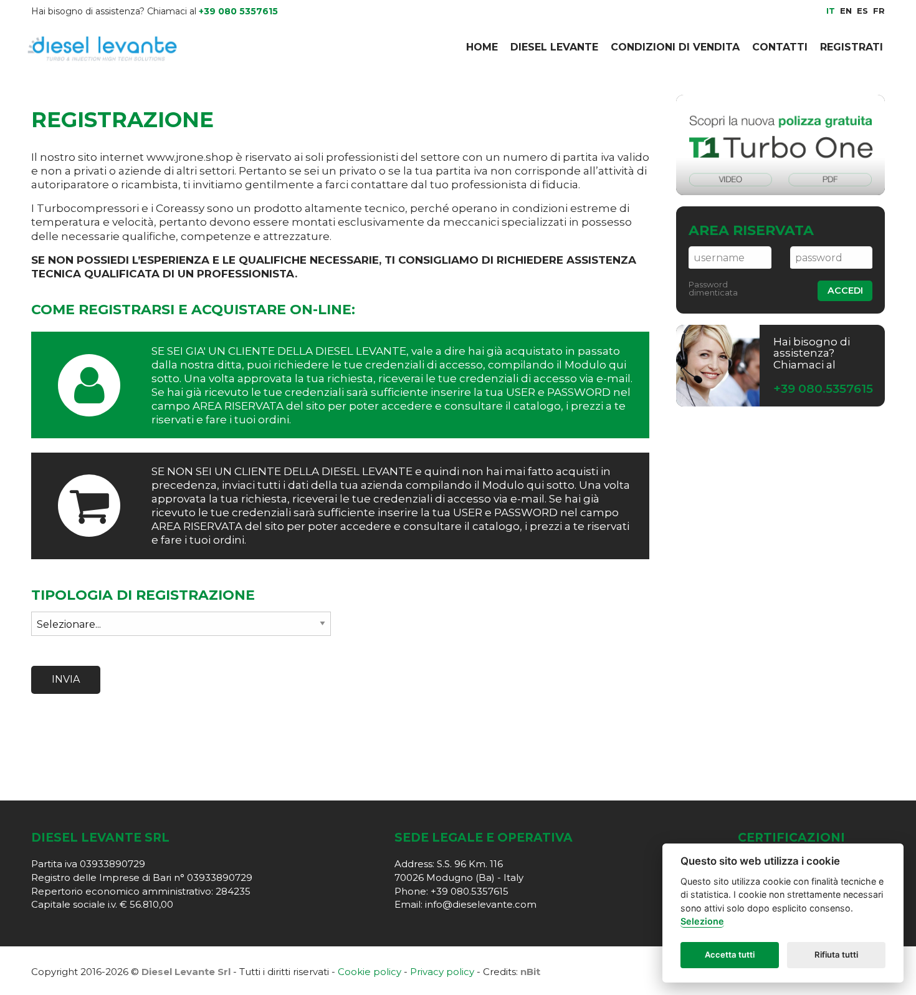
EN (846, 11)
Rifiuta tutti (836, 955)
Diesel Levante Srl (186, 972)
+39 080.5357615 (823, 389)
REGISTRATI (851, 47)
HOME (482, 47)
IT (830, 11)
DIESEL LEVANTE (554, 47)
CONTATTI (780, 47)
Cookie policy (369, 972)
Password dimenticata (713, 288)
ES (862, 11)
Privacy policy (442, 972)
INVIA (66, 679)
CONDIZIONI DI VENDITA (675, 47)
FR (879, 11)
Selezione (702, 921)
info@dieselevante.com (481, 904)
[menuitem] (482, 47)
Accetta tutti (730, 955)
